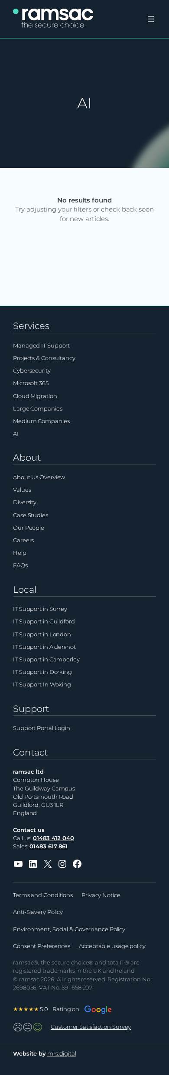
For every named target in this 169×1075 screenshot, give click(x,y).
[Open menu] (151, 19)
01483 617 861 (48, 846)
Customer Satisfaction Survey (91, 1027)
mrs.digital (61, 1053)
